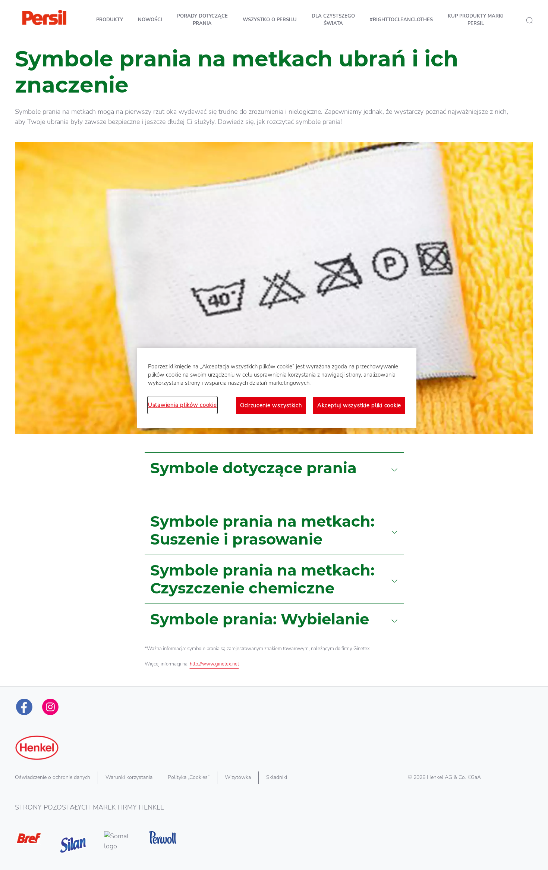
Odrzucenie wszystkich (271, 405)
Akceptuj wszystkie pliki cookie (359, 405)
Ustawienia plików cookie (182, 405)
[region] (276, 388)
